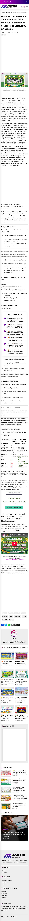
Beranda (3, 12)
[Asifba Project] (9, 7)
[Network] (21, 6)
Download (4, 616)
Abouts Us (4, 860)
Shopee (4, 870)
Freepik (4, 891)
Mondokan (17, 616)
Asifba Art (4, 899)
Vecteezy (4, 893)
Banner (4, 613)
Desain (23, 613)
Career (17, 860)
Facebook (8, 559)
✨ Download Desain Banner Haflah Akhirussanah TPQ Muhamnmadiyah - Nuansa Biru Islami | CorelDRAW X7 (6, 699)
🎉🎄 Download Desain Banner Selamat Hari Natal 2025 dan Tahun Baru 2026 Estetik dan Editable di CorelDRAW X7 (21, 717)
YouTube (20, 559)
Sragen (8, 12)
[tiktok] (10, 2)
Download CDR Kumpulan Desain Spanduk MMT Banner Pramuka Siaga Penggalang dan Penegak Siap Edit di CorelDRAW (20, 797)
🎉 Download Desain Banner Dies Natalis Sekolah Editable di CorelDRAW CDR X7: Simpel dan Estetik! (6, 717)
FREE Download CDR (14, 492)
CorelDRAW (16, 613)
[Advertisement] (14, 52)
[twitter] (5, 625)
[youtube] (7, 2)
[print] (12, 625)
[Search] (27, 2)
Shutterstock (5, 895)
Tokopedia (4, 872)
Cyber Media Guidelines (20, 862)
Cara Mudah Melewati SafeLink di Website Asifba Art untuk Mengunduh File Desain (14, 834)
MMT (11, 616)
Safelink (5, 829)
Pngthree (4, 897)
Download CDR (5, 882)
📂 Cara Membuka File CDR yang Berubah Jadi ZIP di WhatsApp (19, 780)
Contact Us (11, 860)
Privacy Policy (23, 860)
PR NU (24, 616)
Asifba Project (13, 916)
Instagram (15, 559)
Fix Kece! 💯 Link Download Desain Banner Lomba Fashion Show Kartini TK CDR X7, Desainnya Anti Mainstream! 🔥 (15, 345)
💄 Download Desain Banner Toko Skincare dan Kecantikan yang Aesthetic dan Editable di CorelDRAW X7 (21, 699)
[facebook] (2, 2)
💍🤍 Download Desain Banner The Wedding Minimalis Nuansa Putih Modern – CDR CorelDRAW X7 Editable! (20, 789)
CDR (10, 613)
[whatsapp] (9, 625)
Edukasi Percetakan (7, 880)
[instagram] (4, 2)
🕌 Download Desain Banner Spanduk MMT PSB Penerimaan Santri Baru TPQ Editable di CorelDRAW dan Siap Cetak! (15, 351)
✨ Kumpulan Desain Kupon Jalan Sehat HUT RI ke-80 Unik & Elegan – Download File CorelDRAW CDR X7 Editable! (19, 772)
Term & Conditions (8, 862)
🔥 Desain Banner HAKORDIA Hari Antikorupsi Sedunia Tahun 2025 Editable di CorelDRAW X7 (15, 332)
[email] (15, 625)
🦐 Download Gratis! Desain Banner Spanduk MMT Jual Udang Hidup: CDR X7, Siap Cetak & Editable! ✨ (15, 339)
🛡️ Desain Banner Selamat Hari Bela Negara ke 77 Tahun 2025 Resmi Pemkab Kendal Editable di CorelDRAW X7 (15, 320)
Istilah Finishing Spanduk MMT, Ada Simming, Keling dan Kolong (19, 805)
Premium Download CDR (14, 507)
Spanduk (4, 619)
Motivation (4, 884)
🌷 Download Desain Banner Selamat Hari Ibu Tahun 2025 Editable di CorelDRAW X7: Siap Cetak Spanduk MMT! (15, 326)
